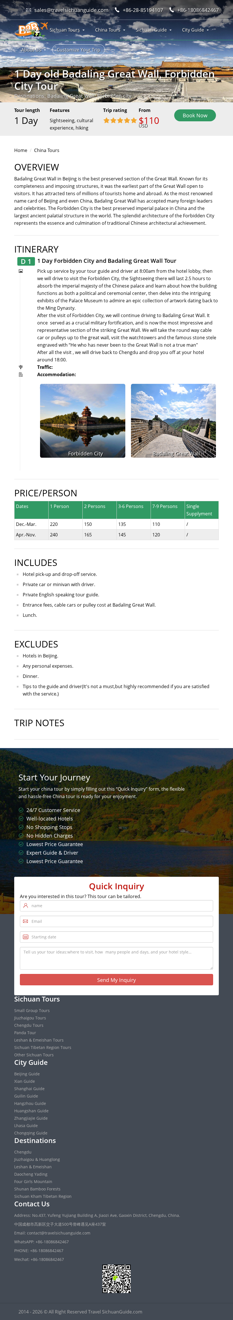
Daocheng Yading (30, 1174)
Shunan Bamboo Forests (37, 1189)
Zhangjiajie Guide (31, 1118)
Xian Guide (24, 1081)
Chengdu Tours (28, 1025)
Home (27, 30)
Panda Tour (25, 1032)
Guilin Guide (26, 1096)
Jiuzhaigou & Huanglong (37, 1159)
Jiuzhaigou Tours (30, 1018)
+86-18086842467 (198, 10)
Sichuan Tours (65, 30)
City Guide (193, 30)
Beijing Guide (27, 1074)
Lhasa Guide (26, 1125)
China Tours (107, 30)
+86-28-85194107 (143, 10)
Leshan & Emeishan (33, 1166)
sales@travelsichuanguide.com (71, 10)
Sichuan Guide (151, 30)
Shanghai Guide (29, 1088)
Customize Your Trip (78, 50)
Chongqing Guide (30, 1133)
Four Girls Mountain (33, 1181)
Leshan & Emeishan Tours (39, 1040)
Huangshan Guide (31, 1110)
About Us (31, 50)
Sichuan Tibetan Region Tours (42, 1047)
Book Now (195, 115)
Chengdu (23, 1152)
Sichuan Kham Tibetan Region (43, 1196)
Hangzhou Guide (30, 1103)
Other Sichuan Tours (34, 1054)
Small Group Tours (32, 1010)
